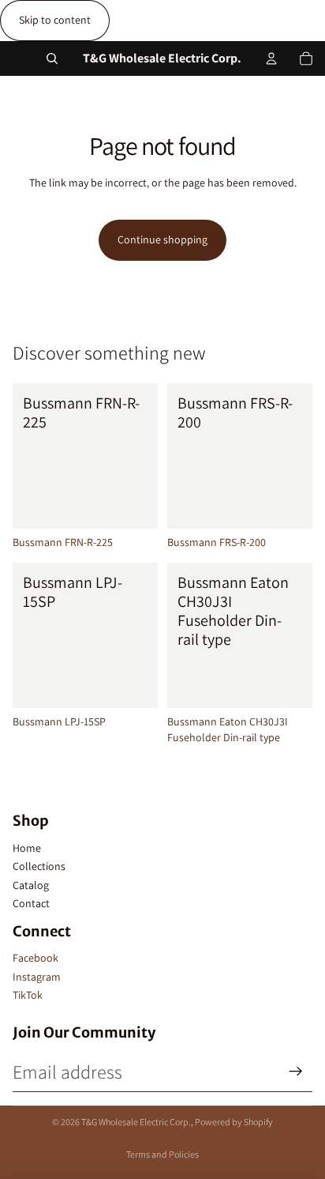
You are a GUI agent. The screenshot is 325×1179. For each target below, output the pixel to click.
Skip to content (55, 20)
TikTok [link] (28, 995)
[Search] (52, 58)
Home (27, 848)
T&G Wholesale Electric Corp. (136, 1122)
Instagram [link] (37, 977)
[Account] (271, 58)
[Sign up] (295, 1071)
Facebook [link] (35, 958)
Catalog (31, 885)
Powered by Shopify (234, 1122)
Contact (31, 903)
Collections (39, 866)
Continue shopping (162, 239)
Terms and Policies (162, 1154)
